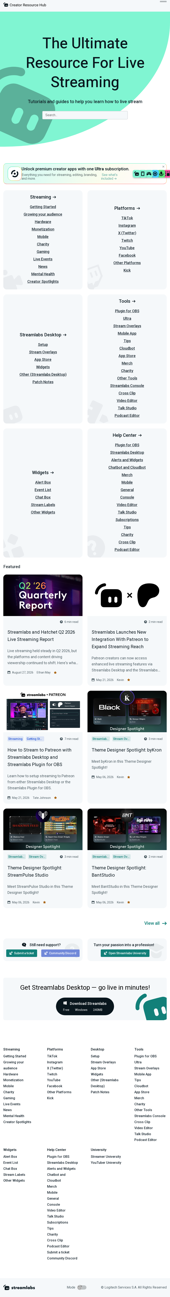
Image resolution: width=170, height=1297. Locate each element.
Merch (127, 363)
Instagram (127, 225)
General (127, 490)
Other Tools (127, 378)
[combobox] (85, 115)
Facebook (127, 255)
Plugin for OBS (127, 311)
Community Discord (62, 953)
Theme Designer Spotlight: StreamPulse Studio (34, 871)
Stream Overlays (43, 352)
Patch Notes (43, 382)
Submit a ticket (24, 953)
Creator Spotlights (43, 281)
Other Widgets (43, 512)
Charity (43, 244)
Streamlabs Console (127, 385)
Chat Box (43, 497)
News (42, 266)
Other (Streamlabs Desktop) (43, 374)
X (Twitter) (127, 233)
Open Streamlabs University (127, 953)
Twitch (127, 240)
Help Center (125, 435)
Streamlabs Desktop (40, 334)
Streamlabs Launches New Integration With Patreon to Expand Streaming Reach (120, 639)
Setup (43, 344)
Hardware (43, 222)
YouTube (127, 248)
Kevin (120, 680)
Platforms (124, 208)
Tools (124, 301)
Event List (43, 490)
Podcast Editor (127, 415)
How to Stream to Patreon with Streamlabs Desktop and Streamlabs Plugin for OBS (39, 757)
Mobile (43, 236)
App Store (42, 359)
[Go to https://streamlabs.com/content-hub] (24, 5)
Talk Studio (127, 408)
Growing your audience (43, 214)
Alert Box (43, 482)
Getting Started (43, 207)
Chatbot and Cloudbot (127, 467)
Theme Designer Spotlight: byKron (127, 750)
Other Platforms (127, 263)
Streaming (40, 197)
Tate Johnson (42, 797)
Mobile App (127, 333)
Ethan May (44, 672)
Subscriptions (127, 519)
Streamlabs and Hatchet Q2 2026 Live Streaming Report (41, 636)
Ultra (127, 318)
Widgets (43, 367)
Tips (127, 341)
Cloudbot (127, 348)
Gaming (43, 251)
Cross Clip (127, 393)
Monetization (43, 229)
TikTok (127, 218)
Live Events (42, 259)
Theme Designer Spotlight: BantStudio (119, 871)
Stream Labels (43, 505)
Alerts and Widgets (127, 460)
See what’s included (109, 177)
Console (127, 497)
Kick (127, 270)
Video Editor (127, 400)
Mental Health (43, 274)
